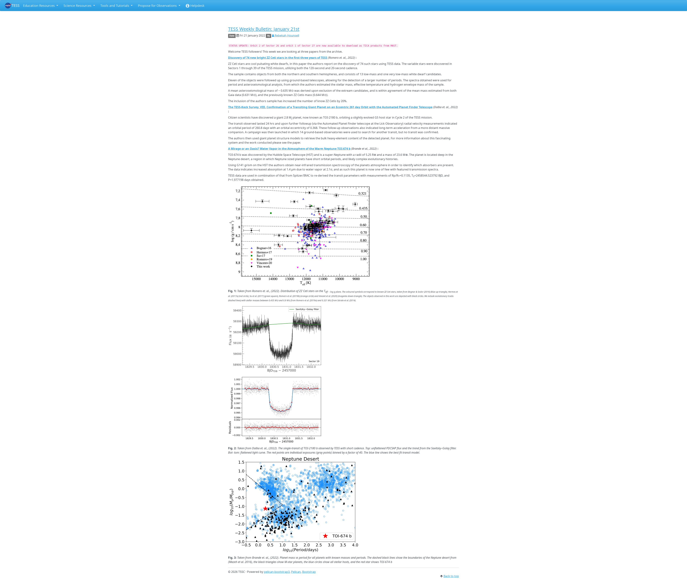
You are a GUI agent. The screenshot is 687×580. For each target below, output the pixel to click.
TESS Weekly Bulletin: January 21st (263, 29)
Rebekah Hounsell (286, 35)
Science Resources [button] (78, 5)
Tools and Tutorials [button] (115, 5)
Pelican (296, 572)
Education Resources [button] (39, 5)
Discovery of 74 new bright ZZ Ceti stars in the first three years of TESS (277, 58)
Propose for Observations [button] (158, 5)
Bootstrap (309, 572)
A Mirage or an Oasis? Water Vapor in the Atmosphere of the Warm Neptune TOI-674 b (289, 149)
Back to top (451, 576)
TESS (16, 5)
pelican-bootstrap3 (277, 572)
